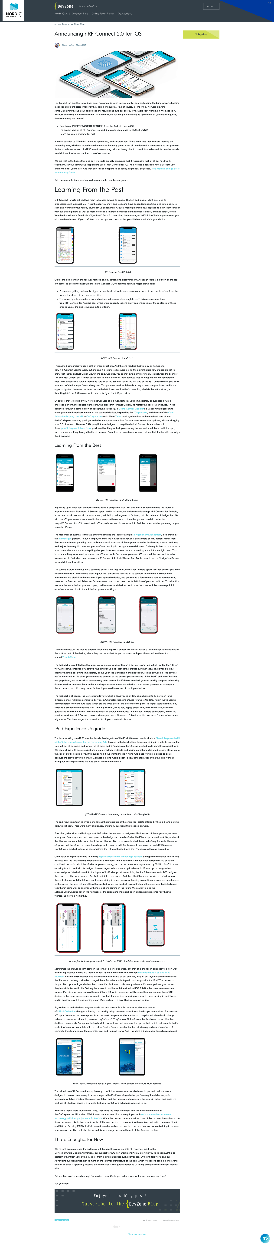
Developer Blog (80, 13)
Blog (64, 24)
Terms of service (137, 1234)
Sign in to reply (62, 1220)
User (269, 3)
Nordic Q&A (61, 13)
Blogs (82, 24)
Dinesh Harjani (68, 45)
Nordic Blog (73, 24)
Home (57, 24)
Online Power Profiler (103, 13)
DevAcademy (125, 13)
